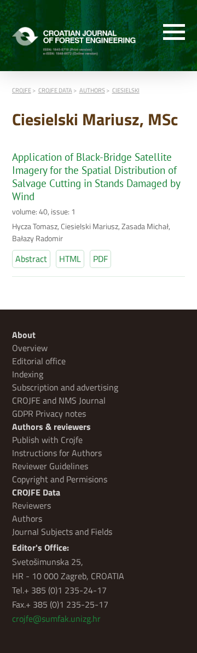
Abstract (31, 258)
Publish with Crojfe (47, 439)
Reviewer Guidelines (50, 466)
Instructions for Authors (57, 452)
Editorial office (39, 361)
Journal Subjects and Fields (62, 531)
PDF (100, 258)
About (24, 334)
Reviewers (31, 505)
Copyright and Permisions (59, 479)
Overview (30, 347)
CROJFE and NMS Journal (59, 400)
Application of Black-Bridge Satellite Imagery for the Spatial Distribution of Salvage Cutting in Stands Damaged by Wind (96, 176)
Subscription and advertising (65, 387)
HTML (70, 258)
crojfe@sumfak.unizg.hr (56, 618)
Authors (27, 518)
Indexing (27, 374)
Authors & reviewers (51, 426)
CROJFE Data (36, 492)
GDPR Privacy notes (49, 413)
